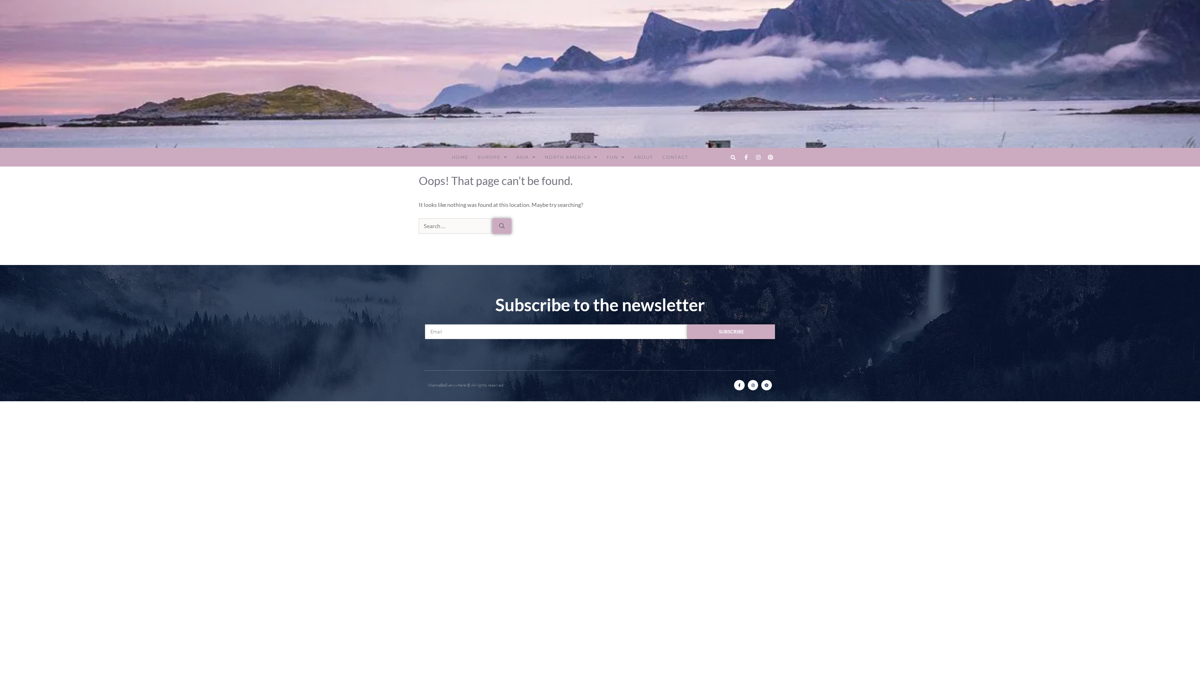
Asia (522, 157)
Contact (675, 157)
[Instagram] (758, 157)
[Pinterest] (770, 157)
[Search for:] (455, 225)
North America (568, 157)
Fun (612, 157)
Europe (489, 157)
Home (460, 157)
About (643, 157)
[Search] (501, 226)
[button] (733, 157)
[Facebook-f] (746, 157)
